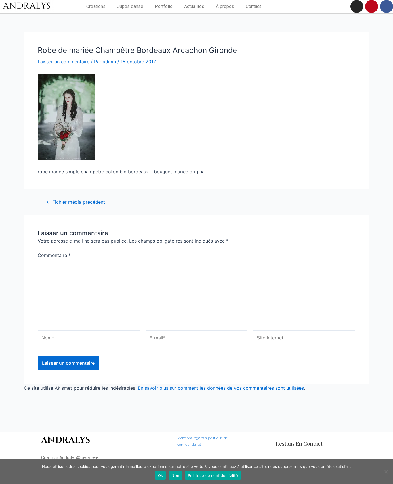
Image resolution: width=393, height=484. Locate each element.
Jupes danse (130, 6)
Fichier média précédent (76, 202)
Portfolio (164, 6)
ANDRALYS (65, 440)
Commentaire (54, 255)
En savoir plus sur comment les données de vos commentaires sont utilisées (221, 388)
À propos (225, 6)
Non (175, 475)
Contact (253, 6)
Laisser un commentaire (63, 61)
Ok (160, 475)
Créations (96, 6)
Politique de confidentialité (213, 475)
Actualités (194, 6)
